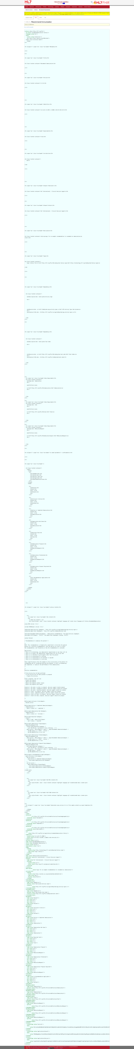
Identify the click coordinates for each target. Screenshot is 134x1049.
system (29, 836)
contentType (30, 1024)
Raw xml (26, 27)
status (29, 36)
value (29, 32)
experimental (29, 846)
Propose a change (59, 1048)
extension (28, 815)
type (27, 847)
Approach (32, 6)
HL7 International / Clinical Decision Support (39, 1046)
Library (27, 31)
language (28, 34)
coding (29, 848)
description (29, 868)
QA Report (38, 1048)
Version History (87, 6)
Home (26, 6)
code (29, 851)
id (26, 32)
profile (29, 987)
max (28, 902)
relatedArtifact (30, 881)
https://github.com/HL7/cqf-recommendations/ (50, 14)
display (30, 876)
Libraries (57, 6)
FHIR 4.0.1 (65, 1046)
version (28, 840)
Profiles (44, 6)
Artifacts (62, 6)
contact (28, 858)
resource (29, 885)
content (28, 1022)
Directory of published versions (77, 14)
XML (36, 17)
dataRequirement (30, 985)
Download (30, 27)
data (28, 1025)
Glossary (80, 6)
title (27, 843)
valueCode (29, 817)
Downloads (74, 6)
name (27, 841)
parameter (28, 896)
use (28, 899)
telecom (29, 861)
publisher (28, 857)
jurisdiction (29, 871)
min (28, 900)
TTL (45, 17)
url (32, 816)
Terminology (50, 6)
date (27, 855)
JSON (40, 17)
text (27, 35)
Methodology (38, 6)
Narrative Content (29, 17)
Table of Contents (31, 1048)
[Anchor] (52, 22)
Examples (68, 6)
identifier (29, 834)
